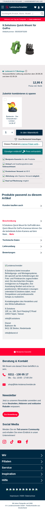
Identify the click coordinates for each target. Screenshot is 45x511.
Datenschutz (30, 496)
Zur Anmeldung (10, 414)
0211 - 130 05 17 (18, 374)
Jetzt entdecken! (35, 19)
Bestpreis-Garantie (23, 352)
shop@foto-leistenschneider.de (22, 384)
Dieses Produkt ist (23, 144)
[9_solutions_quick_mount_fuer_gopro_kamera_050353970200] (22, 49)
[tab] (22, 227)
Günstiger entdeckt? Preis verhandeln (22, 151)
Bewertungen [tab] (8, 252)
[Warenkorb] (42, 7)
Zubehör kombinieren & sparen (19, 93)
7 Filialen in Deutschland (12, 1)
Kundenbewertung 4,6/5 (33, 1)
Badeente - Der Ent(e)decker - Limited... (12, 118)
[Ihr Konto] (38, 7)
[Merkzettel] (35, 7)
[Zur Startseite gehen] (16, 7)
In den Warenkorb (29, 132)
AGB (22, 496)
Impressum (14, 496)
